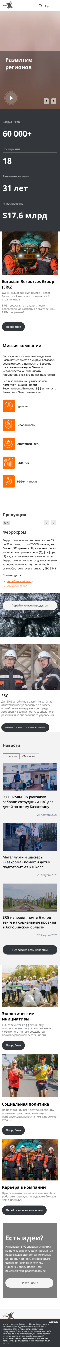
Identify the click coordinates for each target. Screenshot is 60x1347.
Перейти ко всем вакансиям (24, 1210)
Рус (47, 6)
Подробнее (13, 327)
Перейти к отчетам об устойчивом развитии (25, 727)
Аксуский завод (17, 586)
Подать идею (29, 1283)
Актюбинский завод (20, 581)
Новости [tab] (11, 756)
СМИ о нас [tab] (29, 756)
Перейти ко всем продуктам (30, 605)
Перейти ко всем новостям (30, 950)
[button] (46, 101)
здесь (5, 1343)
